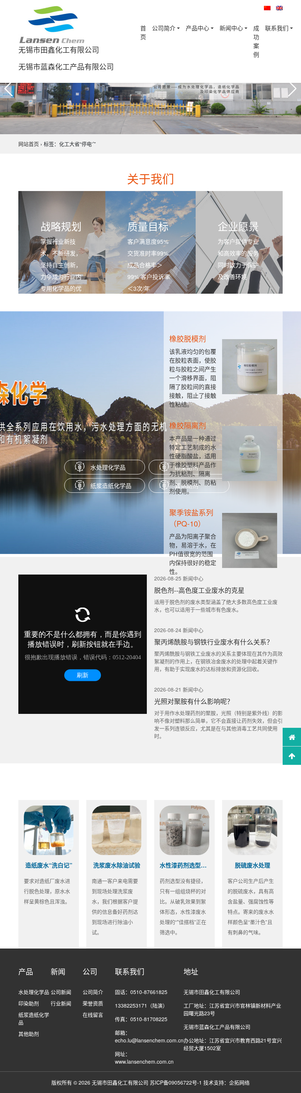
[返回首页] (292, 737)
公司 (90, 971)
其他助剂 (28, 1033)
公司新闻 (61, 991)
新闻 (58, 971)
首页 (143, 32)
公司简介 (163, 28)
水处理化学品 (108, 467)
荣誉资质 (93, 1003)
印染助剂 (28, 1003)
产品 (25, 971)
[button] (9, 89)
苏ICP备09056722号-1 (176, 1082)
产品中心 (197, 28)
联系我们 (277, 28)
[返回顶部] (292, 756)
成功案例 (256, 41)
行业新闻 (61, 1003)
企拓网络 (239, 1082)
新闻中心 (231, 28)
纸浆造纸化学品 (110, 485)
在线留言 (93, 1014)
